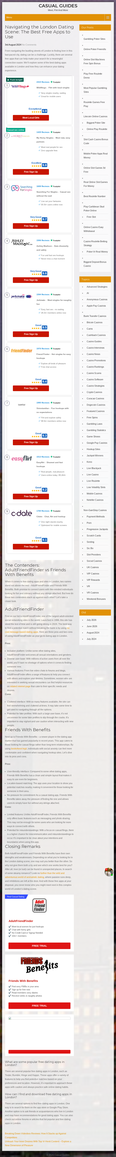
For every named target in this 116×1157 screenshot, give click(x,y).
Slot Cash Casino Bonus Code (96, 141)
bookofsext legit (19, 748)
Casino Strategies (95, 386)
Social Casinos (94, 561)
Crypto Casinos (94, 392)
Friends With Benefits (23, 980)
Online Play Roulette (97, 129)
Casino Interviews (95, 348)
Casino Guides (94, 341)
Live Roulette (93, 481)
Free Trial (39, 945)
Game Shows (93, 436)
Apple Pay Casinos (96, 306)
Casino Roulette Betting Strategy (95, 243)
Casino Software (95, 379)
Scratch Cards (94, 535)
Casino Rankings (95, 367)
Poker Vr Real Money (97, 252)
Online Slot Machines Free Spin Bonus (94, 61)
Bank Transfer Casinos (95, 316)
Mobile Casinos (94, 493)
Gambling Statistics (96, 430)
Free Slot (91, 217)
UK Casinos (93, 567)
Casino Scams (94, 373)
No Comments (29, 45)
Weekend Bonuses (96, 599)
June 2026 (92, 626)
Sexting (90, 542)
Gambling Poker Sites (94, 39)
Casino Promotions (96, 360)
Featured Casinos (95, 411)
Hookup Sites (93, 449)
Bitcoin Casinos (94, 322)
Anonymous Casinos (97, 299)
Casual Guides (58, 5)
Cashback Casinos (96, 335)
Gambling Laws (94, 424)
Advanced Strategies (97, 287)
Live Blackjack (94, 468)
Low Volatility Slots (96, 487)
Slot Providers (94, 554)
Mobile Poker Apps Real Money (96, 155)
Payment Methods (96, 516)
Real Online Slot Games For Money (96, 184)
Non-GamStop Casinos (95, 510)
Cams (90, 329)
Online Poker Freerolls (95, 49)
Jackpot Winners (95, 455)
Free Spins (92, 417)
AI (88, 293)
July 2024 (91, 639)
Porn (89, 523)
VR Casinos (93, 592)
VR (88, 586)
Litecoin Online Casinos (95, 116)
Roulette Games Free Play (94, 104)
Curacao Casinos (95, 398)
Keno (89, 462)
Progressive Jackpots (97, 529)
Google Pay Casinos (97, 443)
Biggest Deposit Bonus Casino (95, 264)
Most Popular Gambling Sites (95, 90)
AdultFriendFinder (21, 921)
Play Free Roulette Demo (93, 76)
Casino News (93, 354)
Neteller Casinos (95, 500)
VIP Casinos (93, 573)
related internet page (20, 686)
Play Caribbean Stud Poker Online (94, 208)
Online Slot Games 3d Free (94, 170)
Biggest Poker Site (96, 123)
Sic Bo (90, 548)
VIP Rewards (93, 580)
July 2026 (91, 620)
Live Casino (93, 474)
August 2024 (93, 632)
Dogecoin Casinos (96, 405)
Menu (9, 17)
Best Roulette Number (95, 196)
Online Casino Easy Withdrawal (93, 229)
